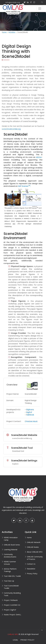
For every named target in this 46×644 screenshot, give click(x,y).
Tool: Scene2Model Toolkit (11, 587)
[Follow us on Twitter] (24, 2)
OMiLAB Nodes (33, 547)
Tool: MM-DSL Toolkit (12, 576)
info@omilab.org (13, 2)
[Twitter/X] (13, 520)
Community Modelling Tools (12, 594)
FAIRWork (30, 415)
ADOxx (39, 157)
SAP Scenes (24, 186)
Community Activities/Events (10, 555)
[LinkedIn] (20, 520)
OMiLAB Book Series (12, 545)
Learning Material (10, 549)
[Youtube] (32, 520)
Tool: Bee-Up (9, 581)
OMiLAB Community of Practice (35, 558)
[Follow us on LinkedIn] (28, 2)
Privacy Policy (32, 573)
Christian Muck (31, 421)
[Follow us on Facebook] (31, 2)
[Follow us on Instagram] (35, 2)
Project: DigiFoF (10, 610)
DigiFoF (29, 412)
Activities (12, 32)
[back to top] (42, 630)
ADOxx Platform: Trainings (10, 570)
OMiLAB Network (33, 542)
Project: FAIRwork (11, 600)
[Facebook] (26, 520)
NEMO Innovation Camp (11, 538)
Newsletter (31, 569)
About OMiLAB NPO (34, 552)
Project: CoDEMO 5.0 (12, 605)
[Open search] (41, 2)
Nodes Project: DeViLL (12, 614)
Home (4, 32)
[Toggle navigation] (39, 8)
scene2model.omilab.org (11, 129)
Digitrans (30, 409)
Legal (15, 640)
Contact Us (31, 564)
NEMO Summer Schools (10, 562)
